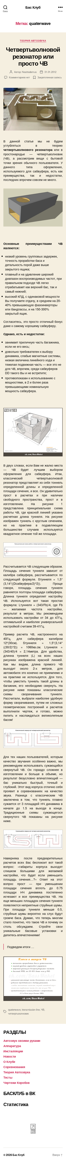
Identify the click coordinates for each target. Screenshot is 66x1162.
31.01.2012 (50, 72)
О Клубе (9, 1061)
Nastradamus (29, 72)
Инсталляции (13, 1051)
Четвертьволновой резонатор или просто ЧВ (33, 56)
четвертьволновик (18, 1013)
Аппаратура (12, 1046)
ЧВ (42, 1009)
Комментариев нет (19, 77)
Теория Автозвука (33, 40)
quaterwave (14, 1009)
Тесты (7, 1077)
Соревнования (14, 1067)
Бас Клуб (32, 7)
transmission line (31, 1009)
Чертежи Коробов (16, 1082)
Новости (9, 1056)
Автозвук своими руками (21, 1040)
